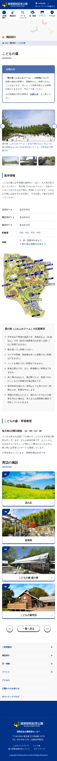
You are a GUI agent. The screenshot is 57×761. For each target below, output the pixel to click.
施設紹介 (6, 655)
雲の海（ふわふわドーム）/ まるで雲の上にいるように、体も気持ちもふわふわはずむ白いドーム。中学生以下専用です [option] (28, 147)
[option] (28, 125)
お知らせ (34, 94)
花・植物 (6, 663)
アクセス (6, 680)
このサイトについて (21, 746)
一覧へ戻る (28, 628)
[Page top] (28, 708)
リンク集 (36, 746)
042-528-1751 (23, 739)
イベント (6, 672)
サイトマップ (39, 749)
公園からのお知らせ (11, 688)
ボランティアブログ (11, 697)
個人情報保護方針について (19, 749)
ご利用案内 (7, 647)
